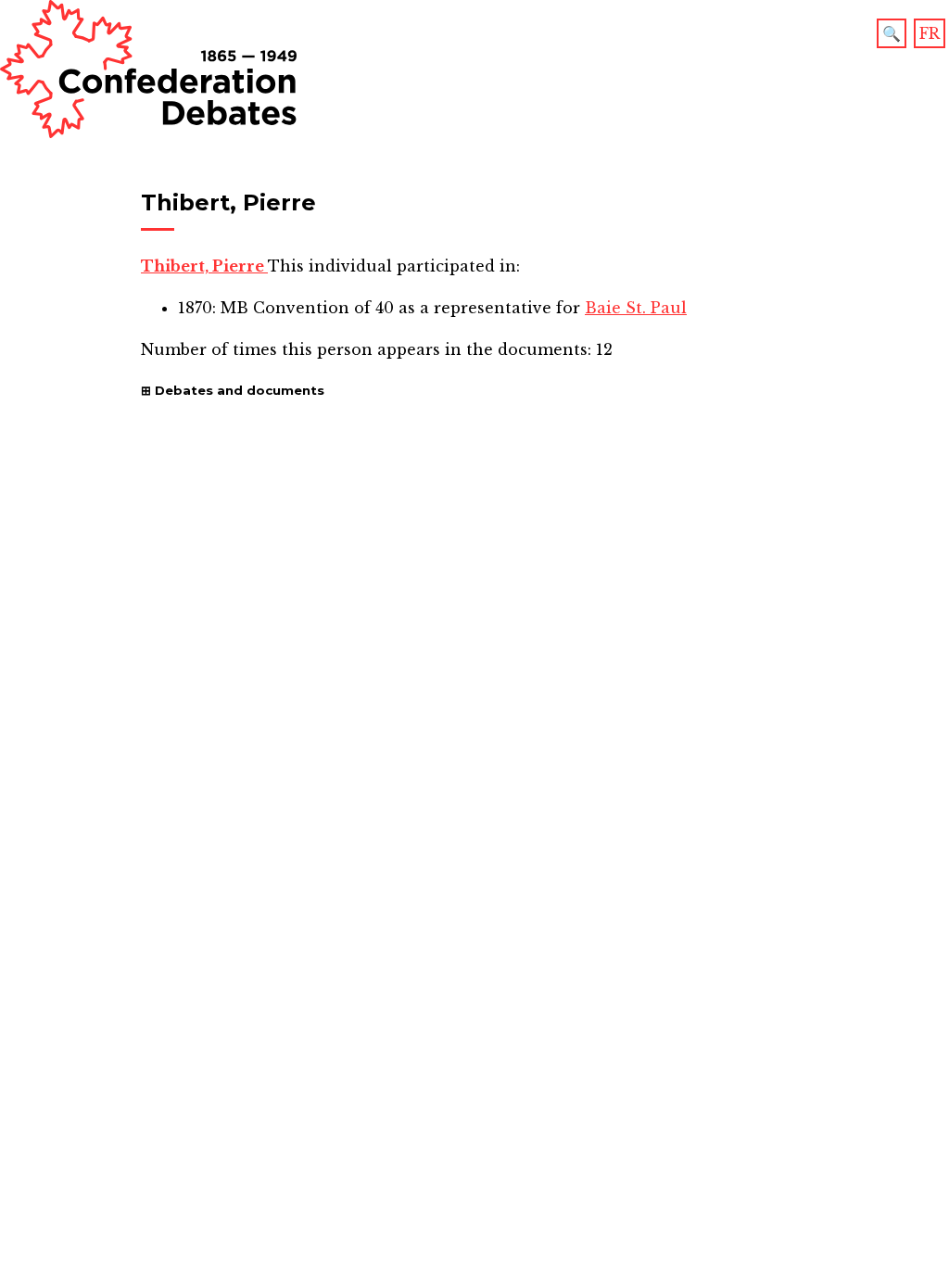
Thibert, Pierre (204, 266)
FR (929, 33)
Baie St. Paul (636, 307)
